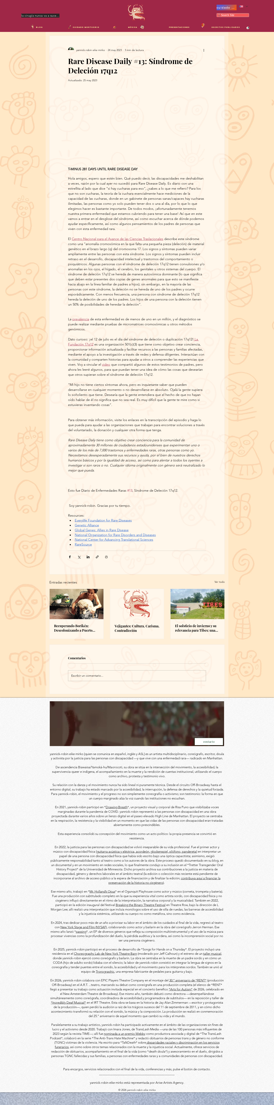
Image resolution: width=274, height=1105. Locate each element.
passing (81, 931)
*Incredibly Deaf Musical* (68, 1002)
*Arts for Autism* (181, 989)
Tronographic (105, 971)
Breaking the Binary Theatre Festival (141, 905)
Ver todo (220, 581)
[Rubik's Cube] (142, 27)
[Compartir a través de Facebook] (70, 557)
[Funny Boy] (203, 25)
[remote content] (137, 124)
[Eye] (247, 28)
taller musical (212, 953)
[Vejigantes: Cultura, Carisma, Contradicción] (137, 604)
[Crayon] (69, 27)
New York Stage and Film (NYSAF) (83, 927)
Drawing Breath (116, 807)
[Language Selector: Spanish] (243, 6)
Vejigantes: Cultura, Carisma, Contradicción (137, 628)
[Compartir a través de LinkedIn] (88, 557)
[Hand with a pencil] (32, 26)
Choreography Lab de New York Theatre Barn (105, 953)
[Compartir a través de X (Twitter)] (79, 557)
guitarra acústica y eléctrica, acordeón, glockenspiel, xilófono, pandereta (146, 851)
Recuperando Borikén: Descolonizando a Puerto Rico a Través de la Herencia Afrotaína (75, 628)
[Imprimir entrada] (106, 557)
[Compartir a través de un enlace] (97, 557)
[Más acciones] (203, 50)
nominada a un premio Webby (124, 1034)
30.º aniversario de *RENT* (188, 980)
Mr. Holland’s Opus (102, 891)
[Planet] (115, 27)
